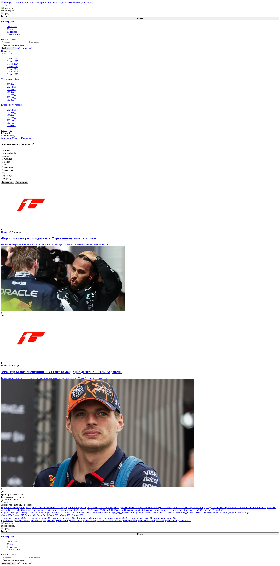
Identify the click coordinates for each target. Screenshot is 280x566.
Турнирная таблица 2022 (114, 518)
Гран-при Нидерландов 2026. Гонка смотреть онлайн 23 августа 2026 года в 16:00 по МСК (145, 507)
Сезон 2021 (65, 515)
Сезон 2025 (18, 515)
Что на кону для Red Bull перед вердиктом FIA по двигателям (116, 512)
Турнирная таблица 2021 (139, 518)
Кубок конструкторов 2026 (14, 520)
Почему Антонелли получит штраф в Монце (226, 512)
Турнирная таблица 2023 (89, 518)
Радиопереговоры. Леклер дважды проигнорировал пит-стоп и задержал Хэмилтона (43, 512)
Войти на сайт (8, 48)
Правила (11, 29)
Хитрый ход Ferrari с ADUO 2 (189, 512)
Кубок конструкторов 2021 (151, 520)
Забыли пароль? (24, 48)
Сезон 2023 (42, 515)
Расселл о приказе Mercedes (160, 512)
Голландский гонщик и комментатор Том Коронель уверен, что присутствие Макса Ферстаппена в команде (61, 374)
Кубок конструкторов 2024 (69, 520)
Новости (5, 232)
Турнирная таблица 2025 (38, 518)
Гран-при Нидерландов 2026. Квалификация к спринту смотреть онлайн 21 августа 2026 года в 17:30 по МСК (169, 510)
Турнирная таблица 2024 (64, 518)
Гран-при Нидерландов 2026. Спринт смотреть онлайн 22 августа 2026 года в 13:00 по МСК (68, 510)
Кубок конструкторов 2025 (41, 520)
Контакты (12, 32)
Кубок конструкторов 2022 (123, 520)
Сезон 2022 (54, 515)
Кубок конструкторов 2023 (96, 520)
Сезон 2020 (77, 515)
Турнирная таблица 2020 (165, 518)
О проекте (12, 26)
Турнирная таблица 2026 (13, 518)
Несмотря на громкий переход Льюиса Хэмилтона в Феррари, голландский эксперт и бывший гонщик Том (54, 241)
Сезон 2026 (6, 515)
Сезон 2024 (30, 515)
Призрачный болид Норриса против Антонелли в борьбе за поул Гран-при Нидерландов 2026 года (50, 507)
